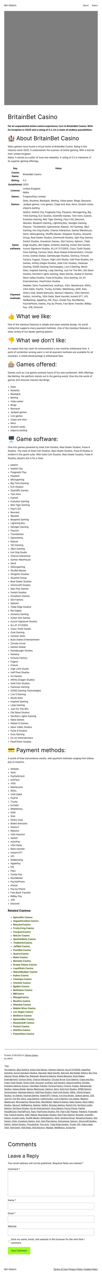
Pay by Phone (70, 1108)
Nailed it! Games (61, 1102)
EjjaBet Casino (21, 986)
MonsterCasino (21, 924)
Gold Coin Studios (68, 1089)
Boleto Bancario (64, 1076)
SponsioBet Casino (23, 1019)
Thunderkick (33, 1124)
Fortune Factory (55, 1086)
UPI (78, 1124)
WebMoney (59, 1127)
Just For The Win (12, 1098)
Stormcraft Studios (87, 1121)
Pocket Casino (21, 1026)
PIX (57, 1111)
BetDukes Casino (22, 990)
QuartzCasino (21, 953)
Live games (74, 1098)
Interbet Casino (22, 983)
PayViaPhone (24, 1111)
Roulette (80, 1114)
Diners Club (29, 1082)
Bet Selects (10, 5)
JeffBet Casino (21, 946)
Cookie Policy (91, 1269)
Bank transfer (54, 1073)
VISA (6, 1127)
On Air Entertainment (40, 1108)
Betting (84, 1073)
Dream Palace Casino (25, 964)
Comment (14, 1169)
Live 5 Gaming (61, 1098)
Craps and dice (87, 1079)
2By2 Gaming (22, 1069)
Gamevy (49, 1089)
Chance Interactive (41, 1079)
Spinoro (74, 1121)
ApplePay (85, 1069)
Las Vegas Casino (23, 1012)
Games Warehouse (35, 1089)
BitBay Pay (24, 1076)
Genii (56, 1089)
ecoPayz (49, 1082)
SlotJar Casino (21, 935)
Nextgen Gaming (57, 1105)
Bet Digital (75, 1073)
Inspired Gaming (31, 1095)
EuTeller (86, 1082)
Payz (33, 1111)
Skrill (57, 1118)
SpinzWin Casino (22, 917)
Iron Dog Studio (66, 1095)
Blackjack (34, 1076)
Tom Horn (44, 1124)
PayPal (81, 1108)
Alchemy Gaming (56, 1069)
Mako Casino (20, 957)
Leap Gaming (33, 1098)
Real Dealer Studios (47, 1114)
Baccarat (42, 1073)
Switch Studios (19, 1124)
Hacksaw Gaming (26, 1092)
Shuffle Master (32, 1118)
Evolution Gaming (12, 1086)
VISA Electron (38, 1127)
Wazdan (49, 1127)
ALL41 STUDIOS (72, 1069)
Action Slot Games (38, 1069)
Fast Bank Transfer (38, 1086)
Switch (7, 1124)
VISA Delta (26, 1127)
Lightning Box (46, 1098)
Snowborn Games (26, 1121)
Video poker (87, 1124)
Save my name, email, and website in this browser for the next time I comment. (47, 1241)
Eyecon (25, 1086)
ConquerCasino (22, 932)
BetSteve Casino (22, 1015)
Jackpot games (82, 1095)
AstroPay (8, 1073)
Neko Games (76, 1102)
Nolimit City (71, 1105)
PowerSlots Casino (23, 1033)
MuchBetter (46, 1102)
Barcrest (65, 1073)
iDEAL (73, 1092)
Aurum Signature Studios (25, 1073)
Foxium (67, 1086)
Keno (23, 1098)
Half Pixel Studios (43, 1092)
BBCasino (18, 993)
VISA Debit (15, 1127)
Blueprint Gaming (48, 1076)
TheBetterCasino (22, 942)
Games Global (19, 1089)
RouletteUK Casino (23, 1022)
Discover (40, 1082)
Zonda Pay (71, 1127)
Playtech (83, 1111)
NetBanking (26, 1105)
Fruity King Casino (23, 928)
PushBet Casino (22, 950)
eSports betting (73, 1082)
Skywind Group (67, 1118)
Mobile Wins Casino (24, 1008)
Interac (55, 1095)
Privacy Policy (75, 1269)
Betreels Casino (22, 961)
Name (12, 1200)
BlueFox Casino (21, 1001)
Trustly (73, 1124)
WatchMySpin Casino (25, 972)
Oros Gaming (57, 1108)
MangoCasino (21, 997)
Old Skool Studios (20, 1108)
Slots (14, 1121)
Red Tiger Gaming (66, 1114)
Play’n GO (64, 1111)
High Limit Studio (61, 1092)
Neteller (37, 1105)
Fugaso (75, 1086)
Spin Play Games (49, 1121)
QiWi (27, 1114)
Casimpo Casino (22, 979)
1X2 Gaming (9, 1069)
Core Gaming (72, 1079)
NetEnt (45, 1105)
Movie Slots (34, 1102)
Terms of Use (60, 1269)
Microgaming (22, 1102)
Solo (38, 1121)
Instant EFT (45, 1095)
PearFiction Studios (46, 1111)
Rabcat (34, 1114)
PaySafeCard (10, 1111)
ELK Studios (59, 1082)
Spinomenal (63, 1121)
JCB (92, 1095)
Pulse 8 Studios (16, 1114)
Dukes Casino (21, 975)
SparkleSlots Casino (24, 939)
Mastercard (9, 1102)
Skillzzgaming (47, 1118)
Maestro (84, 1098)
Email (11, 1213)
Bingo (15, 1076)
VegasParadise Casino (25, 921)
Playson (74, 1111)
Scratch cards (18, 1118)
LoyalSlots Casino (23, 968)
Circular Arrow (58, 1079)
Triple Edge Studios (59, 1124)
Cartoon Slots (25, 1079)
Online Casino (31, 1055)
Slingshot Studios (84, 1118)
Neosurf (16, 1105)
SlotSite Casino (21, 1030)
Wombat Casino (22, 1004)
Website (12, 1226)
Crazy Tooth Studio (13, 1082)
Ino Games (17, 1095)
